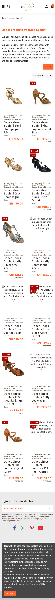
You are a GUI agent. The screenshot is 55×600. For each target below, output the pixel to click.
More (48, 67)
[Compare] (22, 91)
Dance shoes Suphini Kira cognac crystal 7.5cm (13, 467)
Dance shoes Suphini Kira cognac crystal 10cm (41, 127)
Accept (10, 593)
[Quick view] (22, 96)
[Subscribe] (50, 508)
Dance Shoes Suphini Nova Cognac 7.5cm (13, 329)
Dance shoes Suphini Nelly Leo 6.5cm (40, 397)
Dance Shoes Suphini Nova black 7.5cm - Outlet (40, 331)
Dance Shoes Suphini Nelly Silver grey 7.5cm (12, 263)
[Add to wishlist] (22, 86)
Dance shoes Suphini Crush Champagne (13, 194)
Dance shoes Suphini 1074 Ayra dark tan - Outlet (13, 399)
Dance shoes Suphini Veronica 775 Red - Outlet (40, 467)
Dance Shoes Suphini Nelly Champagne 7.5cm (40, 263)
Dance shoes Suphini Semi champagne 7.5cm (12, 127)
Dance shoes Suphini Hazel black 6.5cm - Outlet (41, 195)
